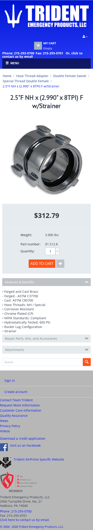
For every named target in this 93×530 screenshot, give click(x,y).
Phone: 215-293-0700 (18, 53)
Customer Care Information (20, 410)
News (4, 421)
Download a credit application (22, 438)
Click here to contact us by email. (25, 520)
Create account (16, 392)
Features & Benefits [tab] (19, 282)
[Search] (87, 362)
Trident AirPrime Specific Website (39, 459)
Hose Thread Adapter (32, 76)
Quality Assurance (14, 415)
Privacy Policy (10, 426)
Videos (5, 431)
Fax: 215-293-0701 (49, 53)
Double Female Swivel (69, 76)
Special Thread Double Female (26, 81)
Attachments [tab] (14, 350)
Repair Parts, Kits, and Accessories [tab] (31, 338)
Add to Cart (41, 263)
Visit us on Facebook (25, 445)
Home (7, 76)
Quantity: (28, 251)
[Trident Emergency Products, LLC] (46, 16)
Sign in (10, 380)
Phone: (16, 511)
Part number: (31, 244)
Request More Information (20, 405)
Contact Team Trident (16, 400)
